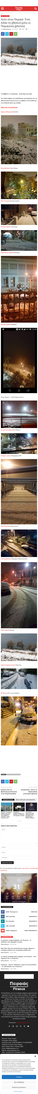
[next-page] (20, 821)
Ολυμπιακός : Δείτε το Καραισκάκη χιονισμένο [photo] (29, 792)
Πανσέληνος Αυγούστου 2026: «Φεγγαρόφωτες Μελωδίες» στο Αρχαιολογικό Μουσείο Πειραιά (30, 814)
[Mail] (17, 1026)
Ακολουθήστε (33, 916)
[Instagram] (13, 1026)
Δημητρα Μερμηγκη (6, 112)
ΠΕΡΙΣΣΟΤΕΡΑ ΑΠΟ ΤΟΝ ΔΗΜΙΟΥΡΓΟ (25, 799)
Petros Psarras (7, 29)
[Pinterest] (11, 34)
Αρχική (2, 12)
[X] (7, 34)
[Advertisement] (19, 3)
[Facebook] (3, 34)
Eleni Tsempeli (5, 201)
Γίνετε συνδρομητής (31, 930)
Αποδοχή (19, 1077)
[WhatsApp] (15, 34)
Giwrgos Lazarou (6, 455)
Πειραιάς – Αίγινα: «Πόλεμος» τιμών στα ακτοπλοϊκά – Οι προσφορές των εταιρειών (18, 965)
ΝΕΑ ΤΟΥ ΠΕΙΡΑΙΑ (9, 12)
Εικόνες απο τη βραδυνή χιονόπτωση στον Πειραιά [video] (9, 792)
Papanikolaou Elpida (7, 252)
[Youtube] (28, 1026)
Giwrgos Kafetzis (6, 226)
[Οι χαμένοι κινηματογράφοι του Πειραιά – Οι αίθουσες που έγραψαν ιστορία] (19, 807)
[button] (35, 1056)
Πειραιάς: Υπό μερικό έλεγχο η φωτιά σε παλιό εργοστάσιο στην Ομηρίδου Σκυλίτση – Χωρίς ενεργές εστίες (6, 814)
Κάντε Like (34, 912)
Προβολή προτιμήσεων (19, 1087)
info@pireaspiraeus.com (22, 1022)
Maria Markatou (5, 168)
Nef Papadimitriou (6, 559)
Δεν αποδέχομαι (19, 1082)
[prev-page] (18, 821)
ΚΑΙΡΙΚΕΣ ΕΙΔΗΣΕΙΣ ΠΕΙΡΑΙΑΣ (14, 774)
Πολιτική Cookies (18, 1091)
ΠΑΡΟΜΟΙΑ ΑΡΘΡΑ (8, 799)
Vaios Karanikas (5, 526)
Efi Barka (3, 693)
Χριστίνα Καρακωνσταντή (8, 665)
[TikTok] (21, 1026)
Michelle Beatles (5, 324)
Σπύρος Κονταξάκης (7, 430)
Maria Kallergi (5, 630)
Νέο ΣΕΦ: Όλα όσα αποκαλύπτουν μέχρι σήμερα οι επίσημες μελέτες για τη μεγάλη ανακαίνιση (18, 949)
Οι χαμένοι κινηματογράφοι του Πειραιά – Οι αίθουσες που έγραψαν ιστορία (19, 813)
